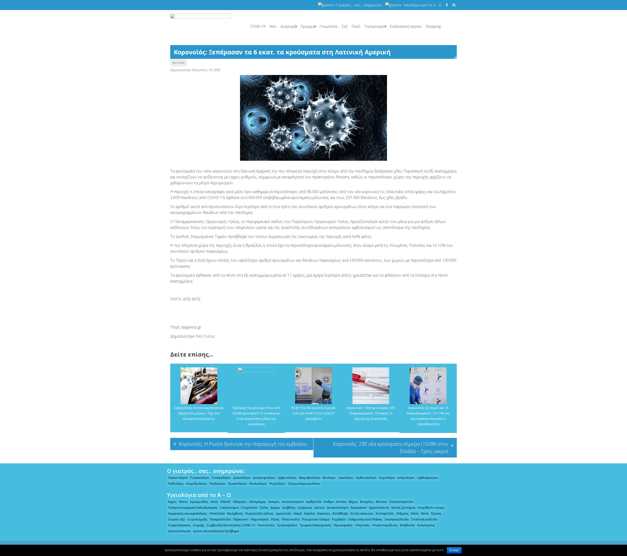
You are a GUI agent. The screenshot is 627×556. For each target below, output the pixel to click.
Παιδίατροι (217, 484)
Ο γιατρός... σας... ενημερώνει (358, 5)
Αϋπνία (341, 502)
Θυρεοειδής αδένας (259, 513)
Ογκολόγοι (345, 478)
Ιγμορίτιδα (283, 513)
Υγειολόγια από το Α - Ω (422, 5)
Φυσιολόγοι (258, 484)
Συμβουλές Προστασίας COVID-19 (231, 525)
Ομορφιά (308, 26)
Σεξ (344, 26)
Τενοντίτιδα (265, 525)
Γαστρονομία (375, 26)
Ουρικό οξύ (176, 519)
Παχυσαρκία (260, 519)
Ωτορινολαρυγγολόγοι (304, 484)
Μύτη (425, 513)
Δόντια (319, 508)
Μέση (415, 513)
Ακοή (214, 502)
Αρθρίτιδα (313, 502)
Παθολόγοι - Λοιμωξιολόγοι (187, 484)
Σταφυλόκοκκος (179, 525)
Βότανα (381, 502)
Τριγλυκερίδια (287, 525)
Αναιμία (273, 502)
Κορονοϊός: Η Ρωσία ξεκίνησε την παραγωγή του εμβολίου (243, 444)
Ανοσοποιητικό (293, 502)
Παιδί (356, 26)
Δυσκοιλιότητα (337, 508)
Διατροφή (288, 26)
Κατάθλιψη (340, 513)
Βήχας (353, 502)
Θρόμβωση (235, 513)
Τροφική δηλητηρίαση (315, 525)
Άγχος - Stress (177, 502)
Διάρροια (305, 508)
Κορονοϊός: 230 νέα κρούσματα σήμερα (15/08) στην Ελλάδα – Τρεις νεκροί (390, 448)
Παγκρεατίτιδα (220, 519)
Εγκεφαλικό (359, 508)
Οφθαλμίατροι (427, 478)
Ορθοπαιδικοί (366, 478)
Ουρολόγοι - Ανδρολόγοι (397, 478)
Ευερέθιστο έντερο (431, 508)
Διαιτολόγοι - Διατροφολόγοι (254, 478)
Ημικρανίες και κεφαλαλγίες (187, 513)
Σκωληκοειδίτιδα (397, 519)
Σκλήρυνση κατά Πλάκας (365, 519)
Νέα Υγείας (178, 62)
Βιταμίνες (367, 502)
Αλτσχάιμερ (257, 502)
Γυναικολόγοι (199, 478)
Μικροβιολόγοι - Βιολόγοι (317, 478)
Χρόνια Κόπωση (179, 531)
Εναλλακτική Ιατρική (405, 26)
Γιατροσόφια (229, 508)
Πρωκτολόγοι (237, 484)
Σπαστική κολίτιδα (424, 519)
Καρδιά (309, 513)
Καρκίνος (323, 513)
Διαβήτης (288, 508)
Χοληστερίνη (426, 525)
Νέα (273, 26)
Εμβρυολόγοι (287, 478)
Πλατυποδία (291, 519)
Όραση (436, 513)
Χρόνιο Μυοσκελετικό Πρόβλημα (216, 531)
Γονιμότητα (329, 26)
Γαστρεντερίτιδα (401, 502)
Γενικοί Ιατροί (178, 478)
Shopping (433, 26)
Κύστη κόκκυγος (361, 513)
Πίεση (275, 519)
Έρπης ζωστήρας (403, 508)
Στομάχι (199, 525)
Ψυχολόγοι (277, 484)
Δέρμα (275, 508)
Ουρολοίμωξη (197, 519)
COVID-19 (257, 26)
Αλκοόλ (225, 502)
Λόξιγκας (402, 513)
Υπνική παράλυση (384, 525)
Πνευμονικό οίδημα (315, 519)
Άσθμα (328, 502)
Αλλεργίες (240, 502)
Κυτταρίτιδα (385, 513)
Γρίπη (264, 508)
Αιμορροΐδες (199, 502)
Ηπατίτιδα (217, 513)
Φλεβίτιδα (407, 525)
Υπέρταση (362, 525)
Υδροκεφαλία (342, 525)
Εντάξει (454, 550)
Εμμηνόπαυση (379, 508)
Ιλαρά (298, 513)
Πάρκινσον (240, 519)
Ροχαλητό (339, 519)
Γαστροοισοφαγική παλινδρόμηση (192, 508)
